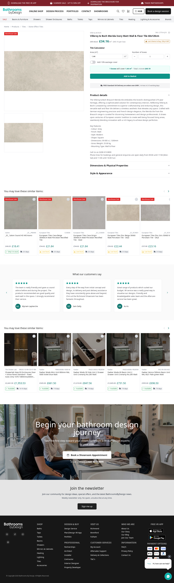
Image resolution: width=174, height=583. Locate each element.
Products (15, 26)
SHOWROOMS (101, 11)
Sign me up (87, 506)
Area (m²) (94, 52)
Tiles (24, 26)
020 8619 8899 (96, 461)
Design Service (70, 528)
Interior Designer (71, 563)
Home (6, 26)
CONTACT (86, 11)
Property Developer (72, 567)
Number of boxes (139, 52)
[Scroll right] (168, 191)
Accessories (42, 565)
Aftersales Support (98, 551)
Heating (40, 553)
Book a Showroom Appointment (89, 455)
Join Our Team (127, 538)
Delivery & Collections (99, 555)
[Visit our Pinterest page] (8, 542)
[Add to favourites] (169, 33)
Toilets (39, 537)
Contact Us (126, 555)
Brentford (94, 532)
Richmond (94, 528)
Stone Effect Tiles (36, 26)
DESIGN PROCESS (55, 11)
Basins (40, 541)
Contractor (68, 559)
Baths (39, 528)
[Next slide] (167, 292)
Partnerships (69, 547)
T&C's (92, 559)
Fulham (93, 537)
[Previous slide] (6, 292)
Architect (68, 551)
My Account (95, 547)
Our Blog (125, 534)
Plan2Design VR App (73, 532)
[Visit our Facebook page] (15, 534)
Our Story (125, 531)
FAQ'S (123, 547)
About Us (125, 528)
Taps (39, 532)
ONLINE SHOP (36, 11)
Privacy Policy (127, 551)
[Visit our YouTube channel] (23, 534)
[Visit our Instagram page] (7, 534)
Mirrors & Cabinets (45, 549)
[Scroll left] (164, 191)
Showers (40, 545)
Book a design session (158, 11)
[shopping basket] (129, 11)
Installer (67, 555)
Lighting (40, 557)
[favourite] (124, 11)
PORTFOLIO (72, 11)
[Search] (118, 11)
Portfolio (67, 537)
